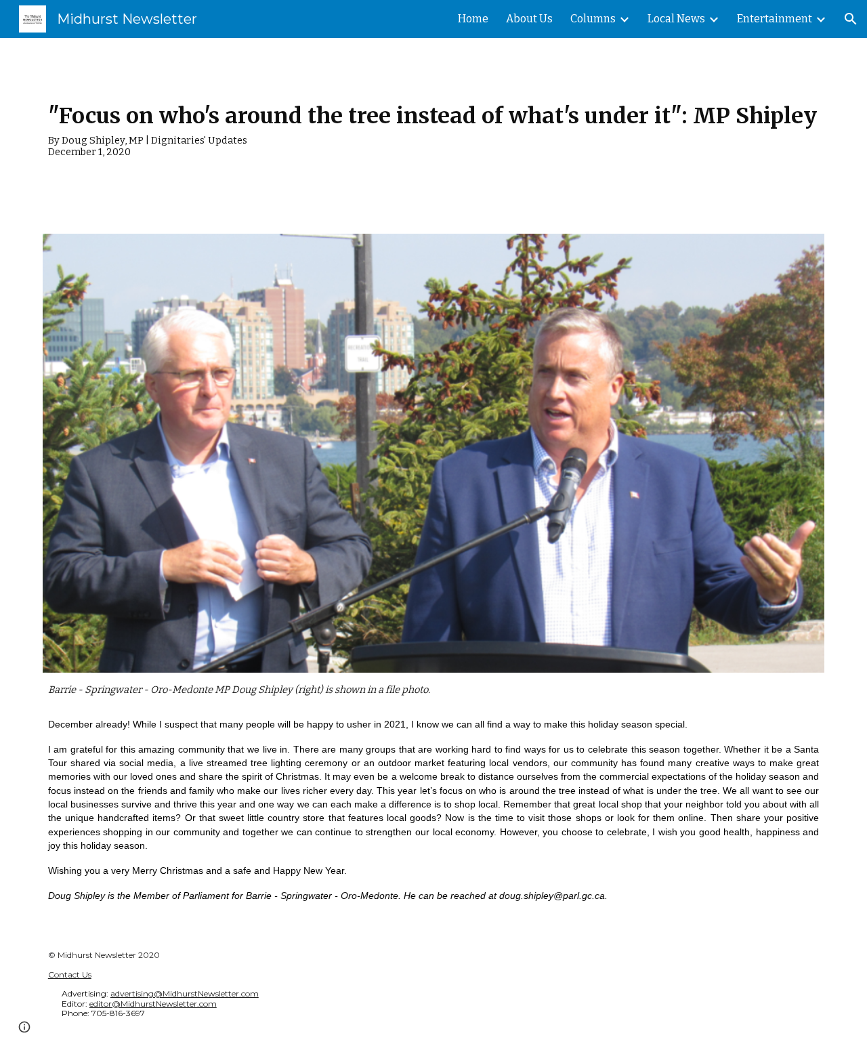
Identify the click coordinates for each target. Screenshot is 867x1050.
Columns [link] (593, 18)
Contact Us (69, 974)
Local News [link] (676, 18)
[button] (850, 19)
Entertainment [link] (774, 18)
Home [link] (473, 18)
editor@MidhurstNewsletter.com (153, 1004)
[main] (433, 127)
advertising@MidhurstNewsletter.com (184, 993)
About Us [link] (529, 18)
